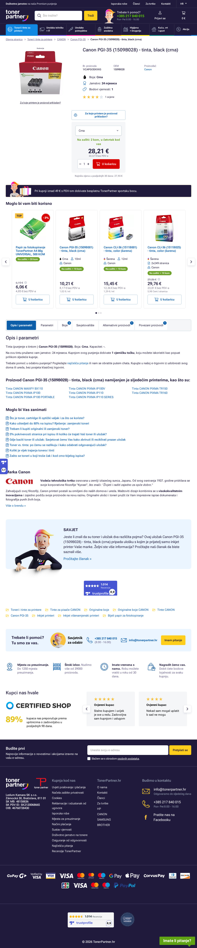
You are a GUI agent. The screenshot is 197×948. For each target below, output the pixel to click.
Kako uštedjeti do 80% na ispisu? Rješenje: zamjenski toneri (49, 423)
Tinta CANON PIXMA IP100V (87, 388)
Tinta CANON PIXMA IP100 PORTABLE (30, 397)
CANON (61, 39)
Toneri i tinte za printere (39, 39)
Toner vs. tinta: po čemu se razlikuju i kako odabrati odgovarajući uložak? (58, 445)
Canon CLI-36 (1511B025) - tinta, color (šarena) (164, 249)
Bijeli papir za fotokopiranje (126, 615)
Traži (91, 15)
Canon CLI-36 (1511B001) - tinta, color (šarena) (120, 249)
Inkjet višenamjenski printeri (81, 615)
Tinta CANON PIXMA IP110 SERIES (91, 397)
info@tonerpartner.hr (143, 640)
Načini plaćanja (61, 824)
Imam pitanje (173, 640)
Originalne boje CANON (133, 610)
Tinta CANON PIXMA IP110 (86, 393)
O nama (102, 787)
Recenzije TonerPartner (66, 851)
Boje (65, 325)
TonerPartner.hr (109, 780)
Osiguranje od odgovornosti (69, 840)
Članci (136, 3)
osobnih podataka (128, 758)
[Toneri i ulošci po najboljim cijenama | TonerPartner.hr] (17, 15)
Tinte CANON (166, 610)
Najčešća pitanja (62, 846)
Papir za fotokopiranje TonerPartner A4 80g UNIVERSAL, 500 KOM (30, 251)
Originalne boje (99, 610)
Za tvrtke (150, 3)
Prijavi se (160, 18)
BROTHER (103, 825)
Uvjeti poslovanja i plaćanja (69, 787)
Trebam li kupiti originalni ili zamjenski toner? (39, 429)
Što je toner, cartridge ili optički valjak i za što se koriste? (47, 418)
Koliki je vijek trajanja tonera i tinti (32, 450)
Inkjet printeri (45, 615)
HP (99, 809)
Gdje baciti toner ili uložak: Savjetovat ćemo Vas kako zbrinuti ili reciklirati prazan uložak (68, 439)
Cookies (57, 798)
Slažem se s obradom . (116, 758)
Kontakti (165, 3)
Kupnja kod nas (63, 780)
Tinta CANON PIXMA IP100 (23, 393)
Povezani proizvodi (151, 325)
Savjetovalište (85, 325)
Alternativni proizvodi (116, 325)
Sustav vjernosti (62, 829)
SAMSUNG (104, 819)
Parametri (47, 325)
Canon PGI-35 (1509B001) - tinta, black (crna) (76, 249)
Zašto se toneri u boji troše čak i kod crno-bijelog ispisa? (47, 456)
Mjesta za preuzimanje (66, 819)
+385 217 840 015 (130, 16)
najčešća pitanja (77, 363)
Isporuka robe (119, 3)
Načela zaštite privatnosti (68, 792)
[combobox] (98, 131)
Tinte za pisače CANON (65, 610)
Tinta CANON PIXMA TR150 (149, 388)
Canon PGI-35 (78, 39)
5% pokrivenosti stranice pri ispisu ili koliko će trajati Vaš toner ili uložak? (58, 434)
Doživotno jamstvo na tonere (70, 835)
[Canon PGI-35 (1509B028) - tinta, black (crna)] (40, 95)
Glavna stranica (14, 39)
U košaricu (109, 164)
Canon (148, 69)
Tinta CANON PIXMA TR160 (149, 393)
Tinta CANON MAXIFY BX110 (24, 388)
